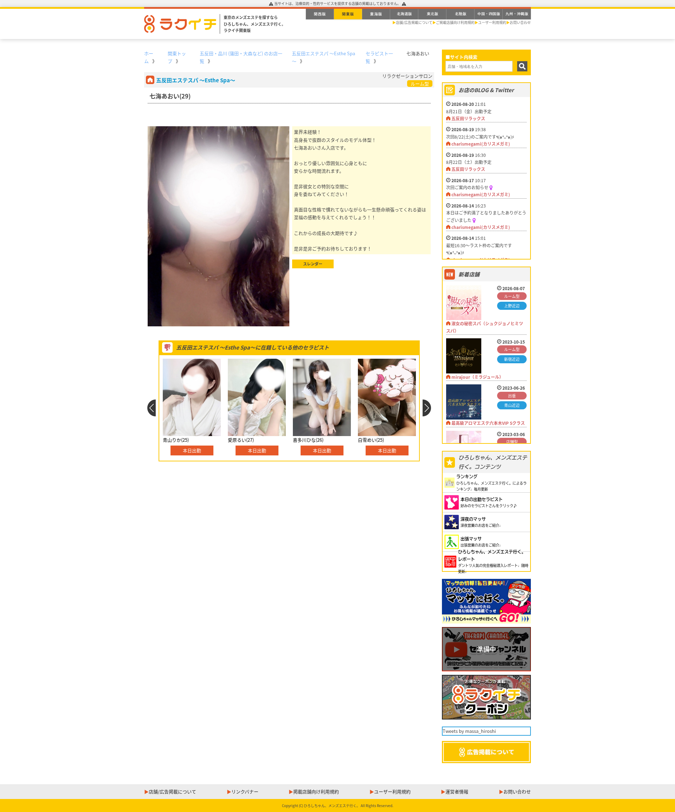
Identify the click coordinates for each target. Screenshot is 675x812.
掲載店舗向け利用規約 (316, 791)
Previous (151, 408)
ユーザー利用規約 (492, 22)
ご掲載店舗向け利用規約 (455, 22)
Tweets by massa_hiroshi (469, 731)
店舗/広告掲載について (414, 22)
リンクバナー (244, 791)
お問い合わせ (520, 22)
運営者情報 (456, 791)
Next (427, 408)
